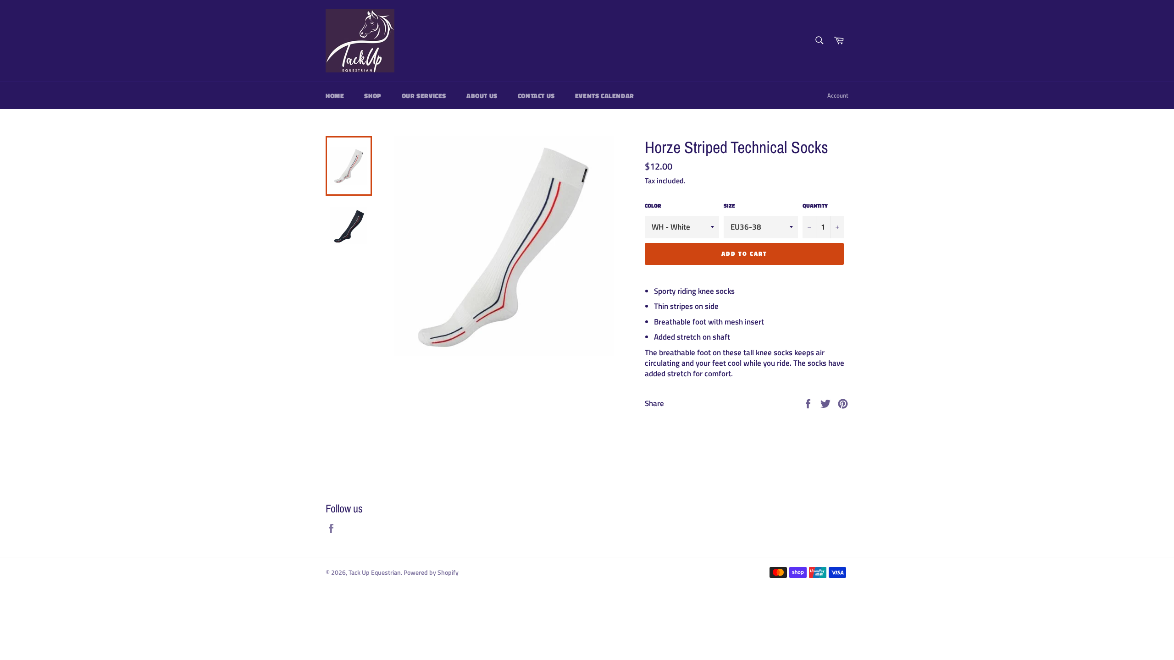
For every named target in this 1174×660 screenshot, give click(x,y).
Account (837, 95)
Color (653, 206)
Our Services (424, 95)
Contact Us (536, 95)
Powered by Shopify (431, 572)
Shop (372, 95)
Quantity (815, 206)
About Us (482, 95)
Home (335, 95)
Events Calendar (604, 95)
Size (729, 206)
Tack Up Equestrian (375, 572)
